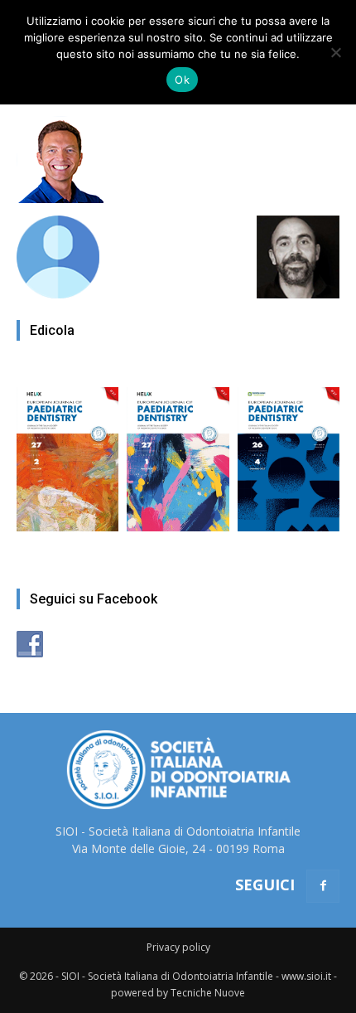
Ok (182, 79)
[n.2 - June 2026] (67, 451)
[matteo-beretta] (60, 198)
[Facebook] (322, 886)
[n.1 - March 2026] (178, 451)
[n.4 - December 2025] (288, 451)
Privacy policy (178, 947)
